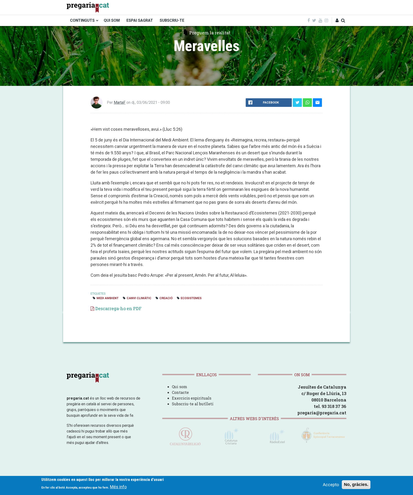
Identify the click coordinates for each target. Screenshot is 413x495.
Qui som (179, 386)
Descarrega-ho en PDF (118, 308)
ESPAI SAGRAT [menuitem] (139, 20)
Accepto (331, 484)
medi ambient (108, 298)
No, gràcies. (356, 484)
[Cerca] (343, 20)
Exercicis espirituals (191, 398)
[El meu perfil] (337, 20)
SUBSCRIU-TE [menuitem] (172, 20)
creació (166, 298)
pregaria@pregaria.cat (321, 413)
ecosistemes (191, 298)
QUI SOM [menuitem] (112, 20)
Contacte (180, 392)
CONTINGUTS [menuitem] (82, 20)
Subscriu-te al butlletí (192, 403)
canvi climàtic (139, 298)
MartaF (119, 102)
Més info (118, 486)
